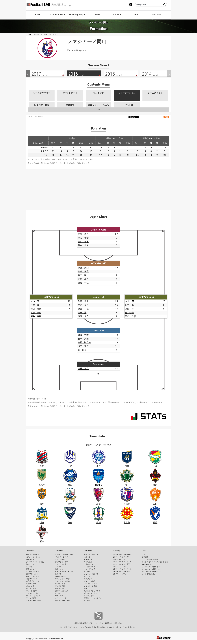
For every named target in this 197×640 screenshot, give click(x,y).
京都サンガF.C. (31, 584)
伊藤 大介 (83, 267)
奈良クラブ (88, 579)
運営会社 (109, 623)
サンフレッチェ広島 (33, 596)
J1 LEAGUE (30, 551)
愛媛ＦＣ (87, 588)
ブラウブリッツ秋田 (62, 562)
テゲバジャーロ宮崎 (62, 601)
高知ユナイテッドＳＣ (92, 591)
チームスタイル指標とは (151, 569)
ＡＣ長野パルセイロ (91, 567)
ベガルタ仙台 (60, 559)
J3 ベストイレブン (120, 574)
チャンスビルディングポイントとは (155, 562)
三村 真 (35, 305)
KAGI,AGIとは (147, 564)
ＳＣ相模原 (88, 562)
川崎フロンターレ (32, 574)
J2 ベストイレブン (120, 567)
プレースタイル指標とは (151, 567)
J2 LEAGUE (59, 551)
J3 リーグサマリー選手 (121, 571)
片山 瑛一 (36, 301)
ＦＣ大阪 (87, 576)
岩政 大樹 (83, 335)
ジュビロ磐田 (60, 586)
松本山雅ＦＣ (89, 564)
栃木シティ (59, 569)
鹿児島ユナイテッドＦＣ (93, 598)
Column (117, 14)
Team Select (156, 14)
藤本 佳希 (83, 245)
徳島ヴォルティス (61, 591)
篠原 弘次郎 (84, 342)
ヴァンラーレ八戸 (61, 557)
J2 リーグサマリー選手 (121, 564)
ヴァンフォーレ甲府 (62, 579)
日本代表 (145, 557)
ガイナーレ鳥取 (89, 581)
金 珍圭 (129, 312)
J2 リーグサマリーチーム (122, 562)
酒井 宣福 (36, 316)
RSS (166, 117)
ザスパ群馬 (88, 559)
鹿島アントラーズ (32, 555)
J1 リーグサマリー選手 (121, 557)
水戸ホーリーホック (33, 557)
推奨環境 (84, 623)
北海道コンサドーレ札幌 (64, 555)
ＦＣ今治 (58, 593)
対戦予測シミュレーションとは (153, 571)
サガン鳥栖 (59, 596)
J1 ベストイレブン (120, 559)
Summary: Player (77, 14)
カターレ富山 (60, 584)
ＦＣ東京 (29, 567)
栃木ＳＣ (87, 557)
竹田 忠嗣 (83, 338)
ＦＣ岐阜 (87, 571)
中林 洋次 (83, 368)
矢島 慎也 (83, 301)
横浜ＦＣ (58, 574)
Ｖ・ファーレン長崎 (33, 601)
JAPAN (97, 14)
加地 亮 (129, 301)
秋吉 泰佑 (36, 312)
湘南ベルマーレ (60, 576)
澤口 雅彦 (36, 309)
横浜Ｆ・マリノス (32, 576)
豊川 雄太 (83, 241)
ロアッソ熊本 (89, 596)
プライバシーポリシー (97, 623)
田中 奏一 (130, 305)
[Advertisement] (98, 187)
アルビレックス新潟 (62, 581)
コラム (144, 555)
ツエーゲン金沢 (89, 569)
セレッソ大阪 (31, 588)
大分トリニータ (60, 598)
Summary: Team (57, 14)
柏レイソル (30, 564)
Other (144, 551)
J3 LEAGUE (88, 551)
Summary (116, 551)
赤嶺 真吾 (83, 234)
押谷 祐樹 (83, 238)
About (137, 14)
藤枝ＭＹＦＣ (60, 588)
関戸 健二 (83, 305)
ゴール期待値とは (148, 574)
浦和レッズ (30, 559)
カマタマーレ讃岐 (90, 586)
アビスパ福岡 (31, 598)
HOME (37, 14)
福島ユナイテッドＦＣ (92, 555)
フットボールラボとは (150, 559)
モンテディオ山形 (61, 564)
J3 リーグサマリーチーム (122, 569)
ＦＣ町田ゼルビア (32, 571)
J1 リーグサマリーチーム (122, 555)
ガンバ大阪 (30, 586)
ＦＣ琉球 (87, 601)
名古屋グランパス (32, 581)
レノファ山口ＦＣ (90, 584)
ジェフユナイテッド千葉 (35, 562)
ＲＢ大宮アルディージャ (64, 571)
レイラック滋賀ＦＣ (91, 574)
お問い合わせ (118, 623)
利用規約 (77, 623)
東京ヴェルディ (31, 569)
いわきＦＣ (59, 567)
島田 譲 (82, 275)
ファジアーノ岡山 (32, 593)
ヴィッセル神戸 (31, 591)
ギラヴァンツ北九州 (91, 593)
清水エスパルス (31, 579)
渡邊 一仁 (83, 282)
